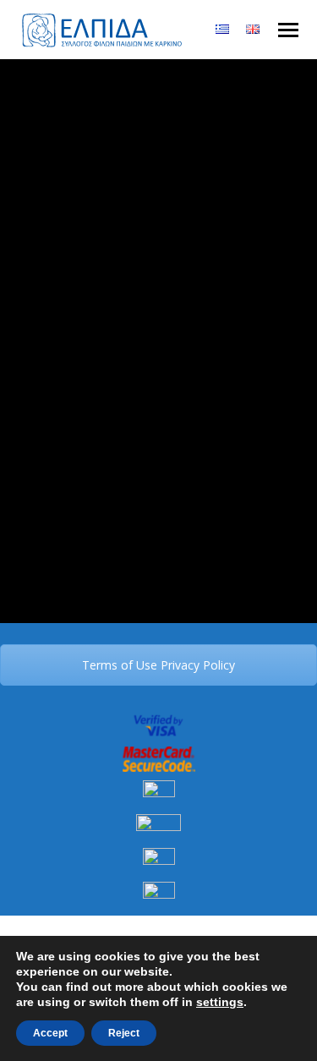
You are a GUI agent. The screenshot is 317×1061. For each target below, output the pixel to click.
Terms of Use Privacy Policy (158, 665)
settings (219, 1002)
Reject (123, 1033)
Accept (50, 1033)
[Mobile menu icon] (288, 30)
